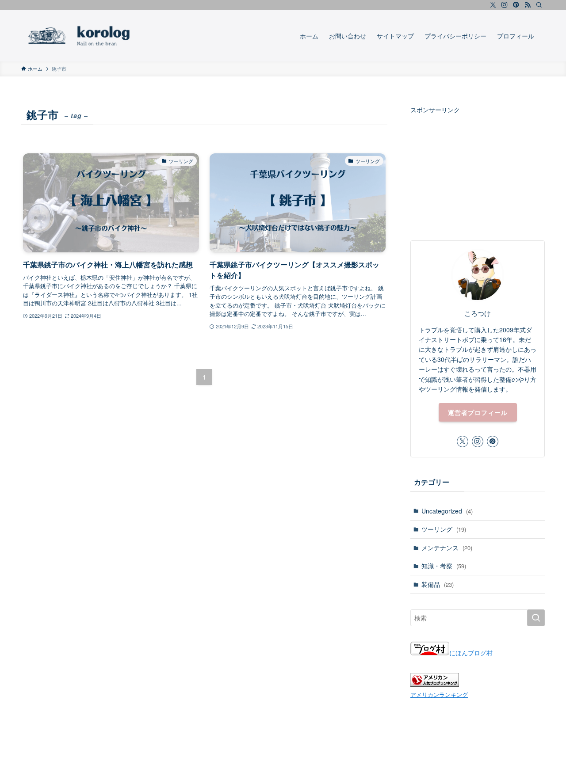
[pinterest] (516, 5)
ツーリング (443, 529)
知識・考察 (443, 565)
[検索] (539, 5)
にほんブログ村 (471, 652)
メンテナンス (446, 547)
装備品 (437, 584)
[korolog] (104, 35)
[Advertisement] (477, 169)
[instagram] (504, 5)
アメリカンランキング (439, 695)
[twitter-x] (493, 5)
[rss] (527, 5)
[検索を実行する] (536, 617)
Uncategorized (447, 510)
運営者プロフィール (478, 412)
